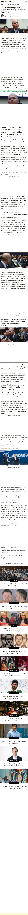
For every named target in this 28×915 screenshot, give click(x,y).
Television (6, 4)
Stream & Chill (13, 4)
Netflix (18, 4)
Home (2, 4)
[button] (26, 1)
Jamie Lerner (8, 14)
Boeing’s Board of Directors (17, 226)
